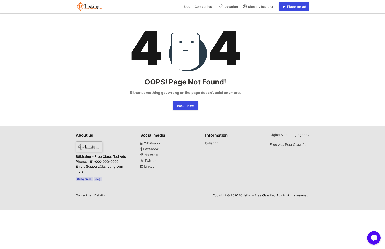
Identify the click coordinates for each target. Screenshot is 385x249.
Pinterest (150, 155)
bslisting (212, 143)
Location (231, 6)
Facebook (150, 149)
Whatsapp (151, 143)
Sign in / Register (260, 6)
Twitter (150, 161)
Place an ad (296, 6)
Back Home (185, 106)
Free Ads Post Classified (289, 145)
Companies (203, 6)
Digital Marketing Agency (289, 135)
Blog (187, 6)
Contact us (83, 195)
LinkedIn (150, 167)
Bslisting (100, 195)
